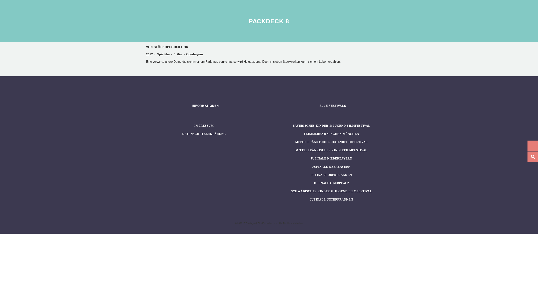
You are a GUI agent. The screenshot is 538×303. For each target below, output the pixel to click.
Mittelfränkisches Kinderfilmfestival (331, 150)
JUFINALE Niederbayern (331, 158)
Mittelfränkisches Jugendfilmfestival (331, 142)
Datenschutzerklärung (204, 134)
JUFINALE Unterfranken (331, 199)
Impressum (204, 125)
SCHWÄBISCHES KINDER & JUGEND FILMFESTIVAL (331, 191)
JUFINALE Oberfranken (331, 175)
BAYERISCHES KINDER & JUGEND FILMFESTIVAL (331, 125)
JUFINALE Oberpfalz (331, 183)
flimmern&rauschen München (331, 134)
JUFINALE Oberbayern (331, 166)
